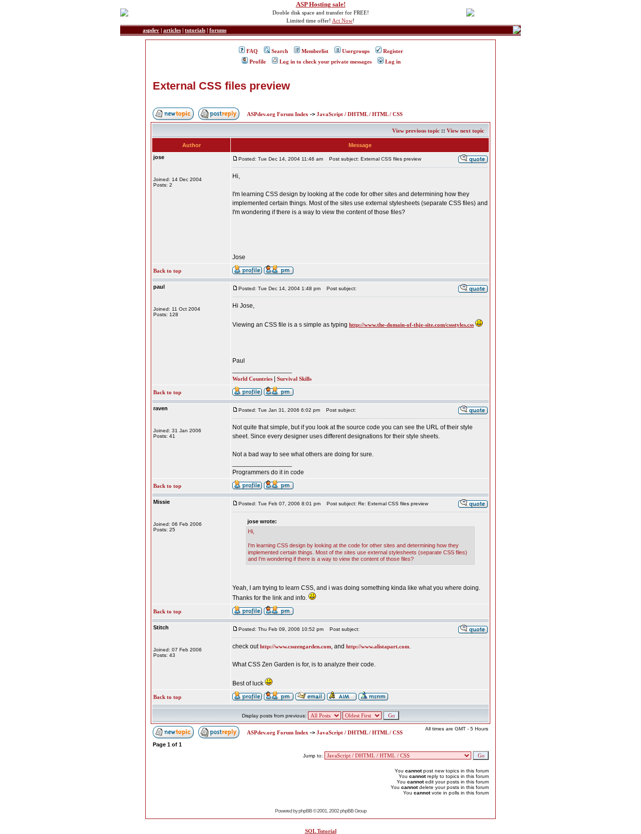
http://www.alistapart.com (377, 646)
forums (217, 30)
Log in (393, 62)
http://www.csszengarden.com (295, 646)
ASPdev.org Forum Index (277, 114)
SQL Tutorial (321, 831)
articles (172, 30)
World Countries (252, 379)
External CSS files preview (221, 86)
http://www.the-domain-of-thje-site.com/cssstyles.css (411, 325)
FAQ (252, 51)
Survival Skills (294, 379)
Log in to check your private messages (325, 62)
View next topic (465, 131)
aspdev (151, 30)
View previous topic (416, 131)
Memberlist (315, 51)
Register (393, 51)
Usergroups (356, 51)
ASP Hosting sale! (321, 4)
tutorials (195, 30)
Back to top (167, 271)
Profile (257, 62)
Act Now (342, 21)
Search (279, 51)
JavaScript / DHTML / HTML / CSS (359, 114)
